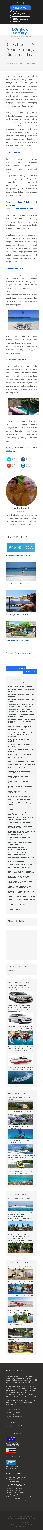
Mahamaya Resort (15, 268)
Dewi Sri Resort (14, 152)
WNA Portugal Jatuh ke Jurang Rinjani (19, 803)
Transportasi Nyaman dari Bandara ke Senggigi (21, 690)
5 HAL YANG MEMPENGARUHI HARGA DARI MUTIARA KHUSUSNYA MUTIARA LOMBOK (21, 832)
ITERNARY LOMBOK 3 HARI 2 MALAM (21, 899)
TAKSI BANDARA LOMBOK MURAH (20, 796)
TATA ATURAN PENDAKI (17, 861)
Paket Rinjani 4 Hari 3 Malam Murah (21, 764)
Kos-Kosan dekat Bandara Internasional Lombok (18, 853)
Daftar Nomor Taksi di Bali (18, 768)
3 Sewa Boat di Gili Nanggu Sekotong (18, 782)
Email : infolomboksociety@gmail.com (20, 19)
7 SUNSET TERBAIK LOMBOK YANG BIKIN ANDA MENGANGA (21, 892)
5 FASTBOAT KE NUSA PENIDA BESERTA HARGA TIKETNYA (19, 877)
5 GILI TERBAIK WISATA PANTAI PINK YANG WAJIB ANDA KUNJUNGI (21, 872)
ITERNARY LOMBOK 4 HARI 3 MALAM (21, 896)
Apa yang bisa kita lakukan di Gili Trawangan (20, 745)
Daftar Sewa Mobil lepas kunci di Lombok (20, 750)
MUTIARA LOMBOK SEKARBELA (19, 823)
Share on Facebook (29, 459)
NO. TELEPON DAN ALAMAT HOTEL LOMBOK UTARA (21, 908)
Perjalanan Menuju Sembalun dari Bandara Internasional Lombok (20, 705)
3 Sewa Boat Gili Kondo (17, 758)
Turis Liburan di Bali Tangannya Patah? (20, 787)
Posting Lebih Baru (16, 668)
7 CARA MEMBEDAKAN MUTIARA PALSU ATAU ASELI (20, 827)
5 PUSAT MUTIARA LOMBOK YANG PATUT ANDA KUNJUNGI (20, 818)
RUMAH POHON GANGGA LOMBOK (21, 864)
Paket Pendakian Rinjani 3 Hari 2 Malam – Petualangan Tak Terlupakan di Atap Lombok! (20, 727)
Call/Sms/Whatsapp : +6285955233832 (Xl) (20, 7)
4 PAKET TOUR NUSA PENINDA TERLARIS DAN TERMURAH (19, 887)
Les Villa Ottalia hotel (17, 359)
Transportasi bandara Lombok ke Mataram (21, 695)
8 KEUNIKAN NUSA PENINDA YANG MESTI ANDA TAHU (20, 882)
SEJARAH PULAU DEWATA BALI (19, 868)
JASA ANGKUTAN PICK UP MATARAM (17, 792)
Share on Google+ (14, 465)
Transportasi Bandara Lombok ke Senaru (21, 700)
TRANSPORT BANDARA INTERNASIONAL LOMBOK (17, 848)
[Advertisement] (21, 945)
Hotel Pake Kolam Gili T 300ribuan (21, 683)
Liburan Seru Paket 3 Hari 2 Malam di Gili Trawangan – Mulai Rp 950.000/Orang (21, 734)
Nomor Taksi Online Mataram (19, 799)
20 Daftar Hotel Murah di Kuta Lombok (19, 740)
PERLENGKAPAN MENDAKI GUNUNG (21, 858)
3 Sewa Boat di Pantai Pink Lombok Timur (18, 777)
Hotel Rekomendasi (23, 653)
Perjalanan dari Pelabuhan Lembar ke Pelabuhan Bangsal (21, 715)
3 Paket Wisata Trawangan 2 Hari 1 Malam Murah (21, 772)
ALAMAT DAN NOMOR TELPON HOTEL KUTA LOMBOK (19, 903)
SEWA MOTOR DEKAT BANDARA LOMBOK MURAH (20, 843)
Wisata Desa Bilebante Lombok (20, 686)
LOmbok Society (20, 31)
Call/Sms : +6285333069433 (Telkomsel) (19, 13)
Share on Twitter (14, 459)
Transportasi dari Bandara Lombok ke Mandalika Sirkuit (21, 813)
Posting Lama (30, 671)
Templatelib (32, 1518)
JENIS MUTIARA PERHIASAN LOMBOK (18, 808)
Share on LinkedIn (28, 465)
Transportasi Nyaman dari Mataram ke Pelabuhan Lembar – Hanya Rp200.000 (21, 721)
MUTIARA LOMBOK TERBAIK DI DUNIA (19, 838)
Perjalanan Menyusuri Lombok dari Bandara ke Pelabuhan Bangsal (21, 710)
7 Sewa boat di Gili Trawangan (19, 754)
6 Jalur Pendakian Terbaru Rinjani (21, 761)
